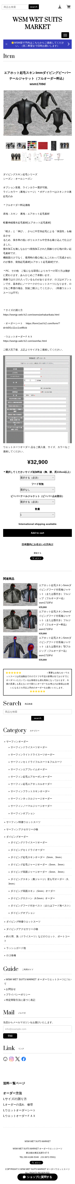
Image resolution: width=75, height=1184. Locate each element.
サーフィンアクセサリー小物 (22, 829)
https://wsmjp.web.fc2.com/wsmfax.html (25, 341)
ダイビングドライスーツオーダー (29, 842)
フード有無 (37, 484)
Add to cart (37, 532)
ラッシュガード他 (16, 948)
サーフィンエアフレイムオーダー (29, 769)
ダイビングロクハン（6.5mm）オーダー (33, 898)
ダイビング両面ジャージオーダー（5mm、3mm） (38, 871)
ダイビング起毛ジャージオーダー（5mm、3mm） (38, 864)
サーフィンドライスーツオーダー (29, 747)
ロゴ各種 (11, 955)
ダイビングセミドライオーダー (28, 849)
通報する (37, 553)
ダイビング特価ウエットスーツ (23, 921)
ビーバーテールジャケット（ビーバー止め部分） (37, 496)
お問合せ (11, 989)
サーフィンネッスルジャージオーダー (31, 798)
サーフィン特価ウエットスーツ (23, 822)
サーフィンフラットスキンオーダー (30, 791)
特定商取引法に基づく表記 (20, 999)
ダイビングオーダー (17, 836)
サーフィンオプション (23, 813)
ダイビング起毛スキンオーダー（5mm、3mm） (37, 857)
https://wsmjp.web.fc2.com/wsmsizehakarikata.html (31, 314)
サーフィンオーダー (17, 741)
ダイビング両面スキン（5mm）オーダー (33, 891)
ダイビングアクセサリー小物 (22, 929)
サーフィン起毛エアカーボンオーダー (31, 776)
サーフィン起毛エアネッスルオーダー (31, 784)
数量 (37, 509)
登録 (10, 1035)
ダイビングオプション (23, 912)
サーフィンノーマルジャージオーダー (31, 805)
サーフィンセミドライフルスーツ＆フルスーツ (36, 761)
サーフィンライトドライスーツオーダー (33, 754)
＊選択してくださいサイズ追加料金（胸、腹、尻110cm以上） (37, 472)
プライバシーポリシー (18, 994)
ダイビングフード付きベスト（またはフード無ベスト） (41, 905)
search (34, 6)
